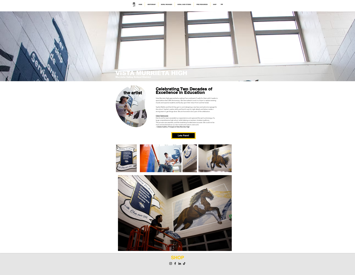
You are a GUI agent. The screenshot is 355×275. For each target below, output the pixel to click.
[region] (132, 105)
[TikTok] (184, 263)
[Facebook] (175, 263)
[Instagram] (170, 263)
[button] (184, 4)
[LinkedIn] (179, 263)
